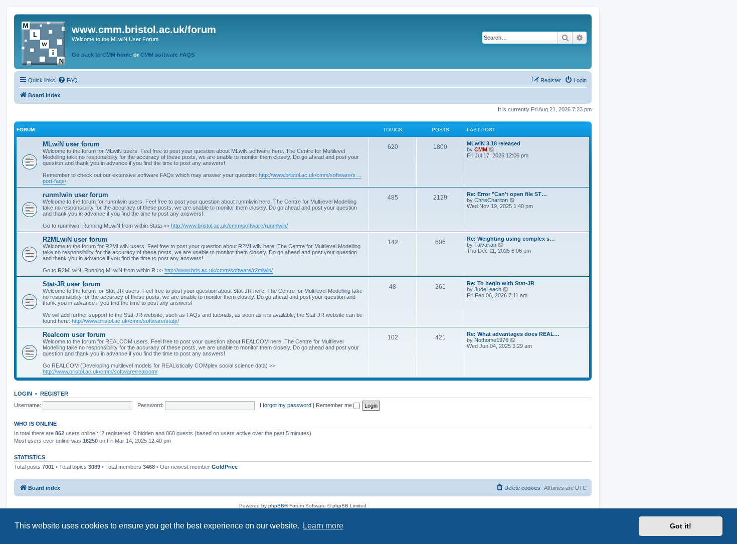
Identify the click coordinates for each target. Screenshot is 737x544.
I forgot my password (285, 405)
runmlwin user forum (75, 195)
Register (54, 394)
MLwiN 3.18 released (493, 143)
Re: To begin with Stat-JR (500, 283)
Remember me (334, 405)
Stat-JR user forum (72, 284)
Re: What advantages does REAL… (513, 334)
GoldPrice (225, 467)
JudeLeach (487, 289)
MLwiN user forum (71, 144)
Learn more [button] (323, 525)
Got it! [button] (680, 526)
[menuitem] (68, 80)
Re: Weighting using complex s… (511, 239)
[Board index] (44, 41)
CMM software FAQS (167, 55)
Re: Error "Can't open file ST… (507, 194)
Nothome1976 (491, 340)
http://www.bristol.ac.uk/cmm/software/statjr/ (125, 321)
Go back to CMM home (102, 55)
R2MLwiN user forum (75, 239)
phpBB (276, 505)
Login (23, 394)
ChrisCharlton (491, 200)
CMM (480, 149)
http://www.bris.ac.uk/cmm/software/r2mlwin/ (218, 270)
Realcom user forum (74, 334)
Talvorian (485, 245)
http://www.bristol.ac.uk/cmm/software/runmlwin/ (229, 226)
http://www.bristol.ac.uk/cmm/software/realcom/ (100, 372)
